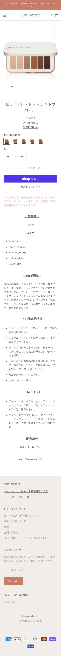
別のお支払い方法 (30, 187)
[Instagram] (20, 497)
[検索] (50, 15)
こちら (33, 447)
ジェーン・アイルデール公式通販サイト (26, 491)
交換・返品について (15, 521)
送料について (30, 127)
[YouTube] (28, 497)
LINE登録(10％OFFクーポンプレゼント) (25, 538)
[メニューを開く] (4, 15)
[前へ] (4, 90)
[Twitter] (13, 497)
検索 (6, 526)
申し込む (14, 581)
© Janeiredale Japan (30, 616)
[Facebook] (5, 497)
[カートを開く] (56, 15)
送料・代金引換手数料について (21, 515)
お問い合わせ (11, 532)
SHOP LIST (9, 601)
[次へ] (56, 90)
